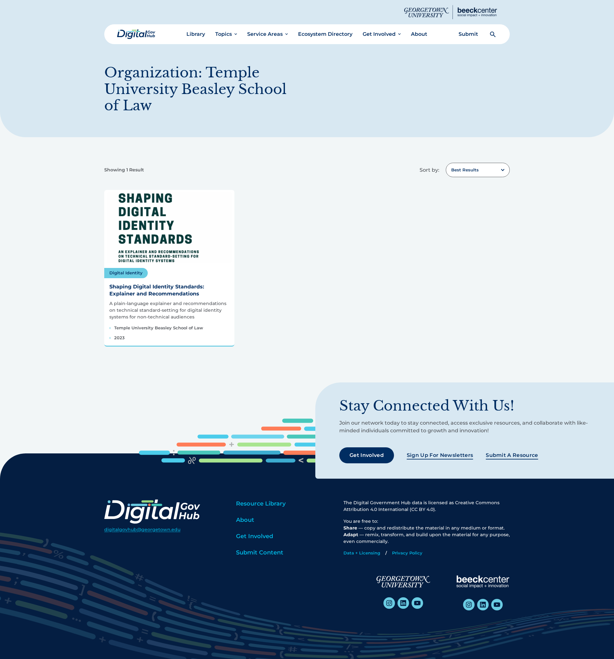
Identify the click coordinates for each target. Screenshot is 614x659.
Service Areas (265, 34)
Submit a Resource (512, 455)
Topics (223, 34)
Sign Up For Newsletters (440, 455)
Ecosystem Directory (325, 34)
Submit (468, 34)
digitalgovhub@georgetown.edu (142, 529)
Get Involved (379, 34)
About (419, 34)
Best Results (465, 169)
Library (195, 34)
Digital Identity (126, 272)
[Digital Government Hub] (136, 34)
